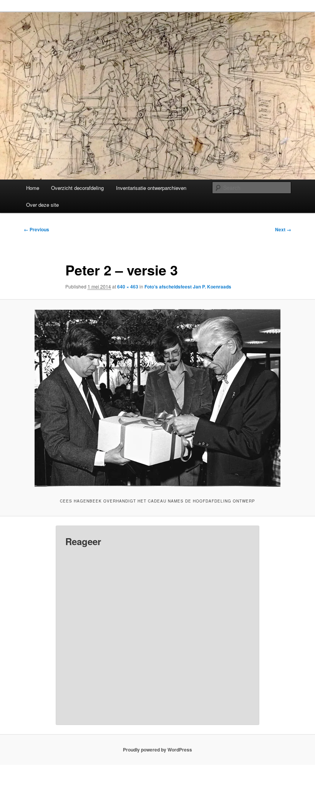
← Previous (36, 229)
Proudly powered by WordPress (157, 749)
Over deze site (42, 204)
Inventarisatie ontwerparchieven (151, 187)
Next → (283, 229)
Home (32, 187)
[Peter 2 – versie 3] (157, 398)
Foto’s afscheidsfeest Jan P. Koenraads (187, 286)
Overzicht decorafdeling (77, 187)
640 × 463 (127, 286)
